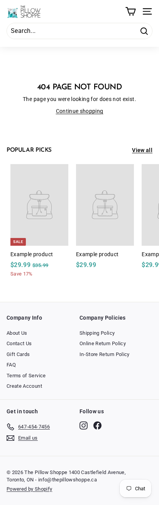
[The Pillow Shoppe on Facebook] (97, 425)
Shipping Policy (97, 333)
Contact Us (19, 343)
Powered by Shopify (29, 489)
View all (142, 150)
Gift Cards (18, 354)
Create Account (24, 386)
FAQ (11, 365)
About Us (17, 333)
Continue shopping (79, 111)
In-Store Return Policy (105, 354)
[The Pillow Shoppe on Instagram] (84, 425)
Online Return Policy (103, 343)
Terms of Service (26, 375)
